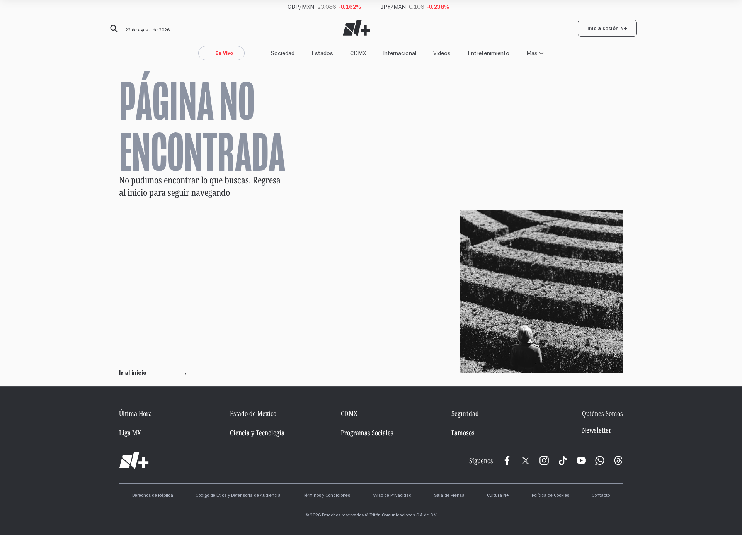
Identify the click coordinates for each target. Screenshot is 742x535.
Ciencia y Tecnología (257, 432)
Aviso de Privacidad (392, 496)
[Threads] (618, 460)
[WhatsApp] (599, 460)
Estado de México (253, 413)
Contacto (601, 496)
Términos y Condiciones (326, 496)
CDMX (358, 53)
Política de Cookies (550, 496)
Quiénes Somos (602, 413)
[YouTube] (581, 460)
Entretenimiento (488, 53)
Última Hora (135, 413)
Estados (322, 53)
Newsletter (596, 430)
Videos (442, 53)
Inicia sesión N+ (607, 29)
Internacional (399, 53)
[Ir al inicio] (134, 460)
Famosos (463, 432)
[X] (525, 460)
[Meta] (507, 460)
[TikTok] (562, 460)
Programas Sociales (367, 432)
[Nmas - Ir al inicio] (356, 28)
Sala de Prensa (449, 496)
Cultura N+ (498, 496)
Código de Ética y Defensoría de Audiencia (238, 496)
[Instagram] (544, 460)
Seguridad (465, 413)
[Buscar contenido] (113, 29)
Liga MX (130, 432)
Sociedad (282, 53)
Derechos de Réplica (152, 496)
